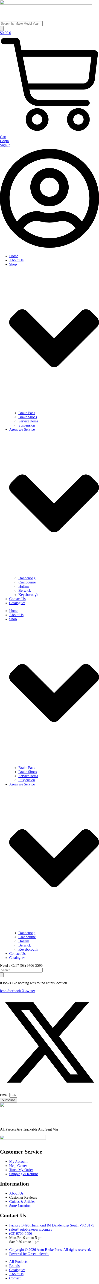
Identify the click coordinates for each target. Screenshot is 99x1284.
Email (4, 1095)
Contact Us (17, 599)
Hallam (23, 586)
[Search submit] (2, 28)
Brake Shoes (27, 417)
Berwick (24, 590)
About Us (16, 260)
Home (13, 256)
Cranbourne (27, 582)
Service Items (28, 421)
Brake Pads (26, 413)
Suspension (26, 425)
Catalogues (17, 603)
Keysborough (28, 595)
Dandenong (26, 578)
